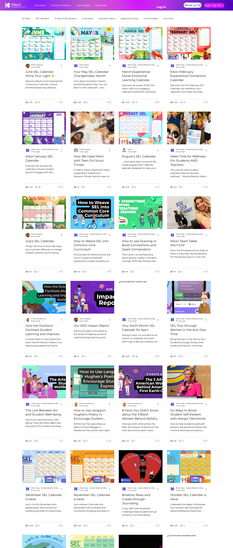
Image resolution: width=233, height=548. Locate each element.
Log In (161, 7)
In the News (87, 18)
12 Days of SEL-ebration (65, 18)
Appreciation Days (129, 18)
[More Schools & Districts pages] (72, 5)
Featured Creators (107, 18)
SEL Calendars (42, 18)
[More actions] (62, 65)
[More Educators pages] (47, 5)
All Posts (26, 18)
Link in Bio (168, 18)
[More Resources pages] (108, 5)
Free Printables (151, 18)
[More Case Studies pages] (91, 5)
